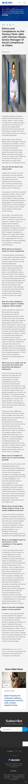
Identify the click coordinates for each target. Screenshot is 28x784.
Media (7, 8)
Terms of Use (7, 776)
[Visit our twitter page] (11, 755)
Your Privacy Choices (17, 778)
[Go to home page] (7, 3)
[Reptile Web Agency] (26, 782)
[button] (24, 2)
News (13, 8)
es (20, 751)
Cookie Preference (16, 777)
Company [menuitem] (10, 751)
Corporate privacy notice (17, 776)
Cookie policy (7, 777)
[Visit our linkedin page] (15, 755)
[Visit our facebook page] (13, 755)
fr (16, 751)
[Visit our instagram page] (17, 755)
